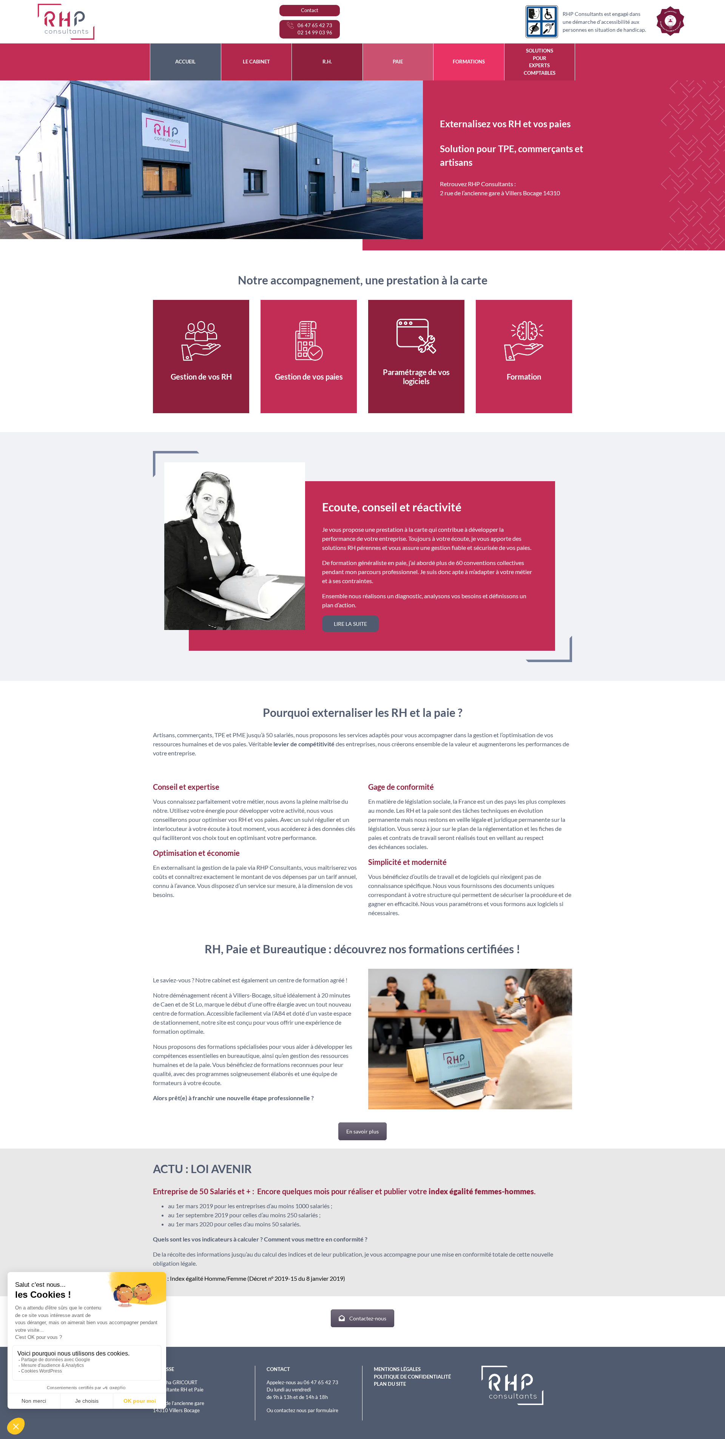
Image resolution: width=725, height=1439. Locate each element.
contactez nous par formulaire (306, 1410)
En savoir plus (362, 1131)
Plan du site (390, 1384)
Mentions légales (397, 1369)
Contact (309, 10)
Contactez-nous (367, 1318)
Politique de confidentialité (412, 1376)
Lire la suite (350, 624)
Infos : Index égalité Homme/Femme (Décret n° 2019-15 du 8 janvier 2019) (249, 1278)
